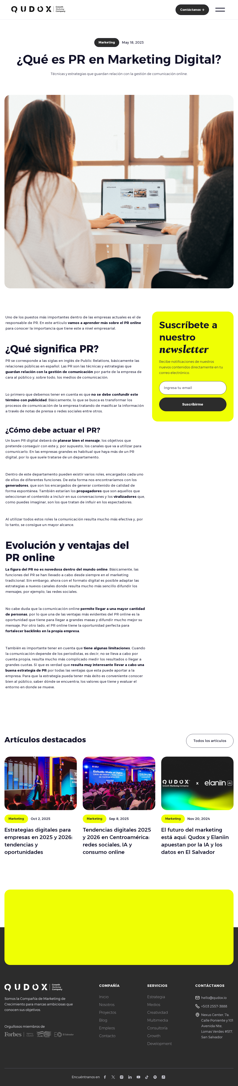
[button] (220, 10)
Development (159, 1044)
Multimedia (157, 1020)
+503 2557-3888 (214, 1006)
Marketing (107, 42)
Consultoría (157, 1028)
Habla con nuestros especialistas (177, 934)
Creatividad (157, 1012)
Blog (103, 1020)
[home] (38, 9)
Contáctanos (192, 10)
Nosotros (107, 1005)
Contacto (107, 1036)
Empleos (107, 1028)
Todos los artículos (209, 741)
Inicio (104, 997)
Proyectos (107, 1012)
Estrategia (156, 997)
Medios (153, 1005)
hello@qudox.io (214, 998)
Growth (153, 1036)
